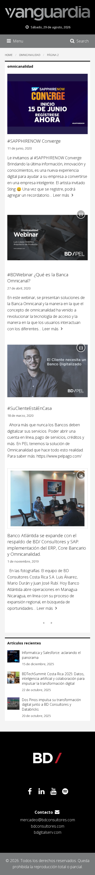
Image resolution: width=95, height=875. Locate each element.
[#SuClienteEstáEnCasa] (47, 371)
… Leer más (59, 195)
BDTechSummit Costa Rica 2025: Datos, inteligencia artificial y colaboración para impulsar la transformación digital (53, 679)
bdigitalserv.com (47, 832)
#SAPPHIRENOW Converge (34, 141)
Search (82, 41)
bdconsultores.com (47, 826)
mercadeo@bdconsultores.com (47, 819)
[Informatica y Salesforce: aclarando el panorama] (13, 656)
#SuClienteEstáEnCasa (29, 408)
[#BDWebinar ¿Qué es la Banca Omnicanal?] (47, 237)
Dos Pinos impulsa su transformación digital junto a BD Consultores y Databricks (51, 704)
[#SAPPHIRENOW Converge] (47, 104)
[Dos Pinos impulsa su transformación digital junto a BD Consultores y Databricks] (13, 703)
